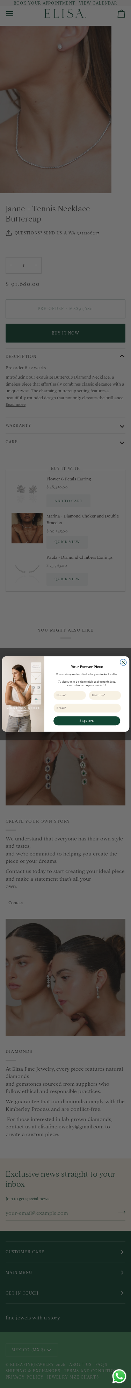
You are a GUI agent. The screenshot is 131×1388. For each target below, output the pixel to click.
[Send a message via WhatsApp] (119, 1376)
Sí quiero (87, 720)
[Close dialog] (123, 662)
